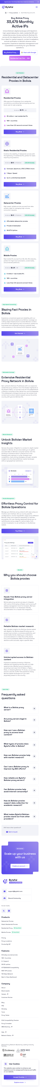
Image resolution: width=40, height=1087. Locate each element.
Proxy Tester (5, 1015)
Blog (2, 1002)
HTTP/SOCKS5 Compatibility (10, 967)
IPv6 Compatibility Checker (10, 1020)
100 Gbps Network (7, 974)
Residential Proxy (11, 928)
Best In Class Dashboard (9, 977)
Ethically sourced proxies (9, 954)
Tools (3, 1012)
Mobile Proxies (10, 932)
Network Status (6, 1035)
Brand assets (5, 990)
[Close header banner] (38, 2)
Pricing (3, 938)
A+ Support (5, 961)
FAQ (2, 1005)
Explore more (19, 1082)
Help (2, 1032)
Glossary (4, 1008)
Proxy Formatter (6, 1023)
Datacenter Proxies (7, 921)
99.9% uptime (5, 964)
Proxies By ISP (5, 944)
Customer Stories (6, 997)
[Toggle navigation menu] (36, 7)
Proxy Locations (13, 12)
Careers (3, 994)
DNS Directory (5, 1027)
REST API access (6, 970)
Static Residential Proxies (9, 924)
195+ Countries (6, 958)
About (3, 987)
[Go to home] (5, 13)
